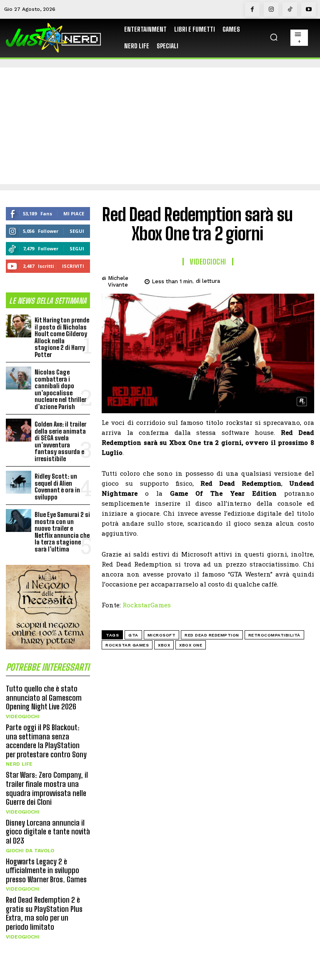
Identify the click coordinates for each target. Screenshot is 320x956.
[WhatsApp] (286, 280)
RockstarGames (146, 605)
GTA (133, 635)
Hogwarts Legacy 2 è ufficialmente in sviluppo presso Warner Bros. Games (46, 870)
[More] (305, 280)
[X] (247, 280)
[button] (273, 37)
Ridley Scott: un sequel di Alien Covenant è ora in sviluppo (57, 486)
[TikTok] (289, 9)
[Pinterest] (266, 280)
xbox (164, 645)
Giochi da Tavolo (30, 850)
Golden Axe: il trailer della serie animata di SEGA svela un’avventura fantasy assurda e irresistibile (60, 441)
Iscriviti (73, 266)
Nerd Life (19, 763)
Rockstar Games (127, 645)
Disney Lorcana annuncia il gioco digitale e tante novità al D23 (48, 831)
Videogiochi (23, 716)
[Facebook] (252, 9)
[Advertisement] (160, 125)
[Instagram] (271, 9)
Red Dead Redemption (212, 635)
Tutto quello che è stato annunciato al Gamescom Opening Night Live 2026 (44, 697)
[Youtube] (308, 9)
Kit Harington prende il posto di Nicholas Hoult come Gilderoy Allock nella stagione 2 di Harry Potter (62, 337)
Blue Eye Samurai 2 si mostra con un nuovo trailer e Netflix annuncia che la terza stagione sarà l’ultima (62, 532)
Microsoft (162, 635)
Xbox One (190, 645)
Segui (77, 231)
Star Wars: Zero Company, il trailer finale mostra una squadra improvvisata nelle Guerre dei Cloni (47, 788)
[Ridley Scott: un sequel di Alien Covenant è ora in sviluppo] (18, 482)
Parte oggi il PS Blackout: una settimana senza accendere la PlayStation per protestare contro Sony (46, 741)
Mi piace (73, 213)
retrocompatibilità (274, 635)
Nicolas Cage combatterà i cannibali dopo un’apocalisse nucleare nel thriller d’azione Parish (60, 389)
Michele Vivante (118, 281)
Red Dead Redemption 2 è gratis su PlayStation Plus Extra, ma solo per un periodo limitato (44, 913)
